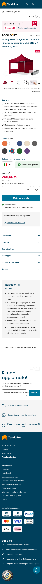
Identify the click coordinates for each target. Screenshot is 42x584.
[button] (33, 4)
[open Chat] (36, 570)
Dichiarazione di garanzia (12, 495)
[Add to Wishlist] (36, 189)
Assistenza (6, 453)
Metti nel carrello (21, 198)
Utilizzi (4, 499)
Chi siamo (6, 469)
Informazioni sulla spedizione (14, 492)
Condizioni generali (10, 476)
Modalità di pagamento (11, 484)
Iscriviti (34, 392)
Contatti (5, 449)
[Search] (27, 4)
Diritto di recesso (9, 488)
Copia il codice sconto (27, 28)
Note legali (6, 473)
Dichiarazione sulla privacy (13, 480)
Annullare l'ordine (9, 457)
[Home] (3, 12)
